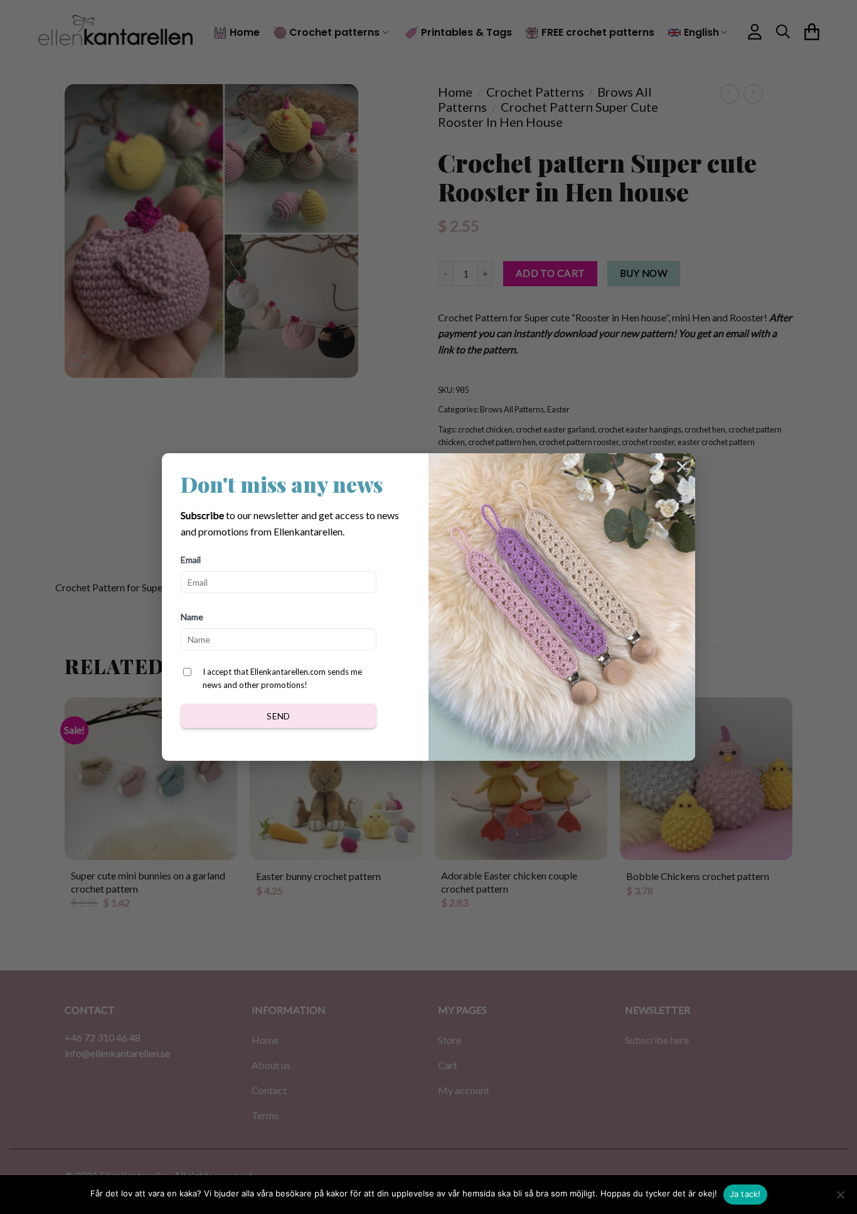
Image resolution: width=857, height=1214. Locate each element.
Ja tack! (745, 1194)
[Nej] (840, 1198)
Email (191, 559)
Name (192, 616)
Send (278, 716)
